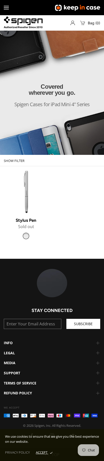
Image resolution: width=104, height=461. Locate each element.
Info (8, 342)
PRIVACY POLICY (17, 452)
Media (9, 362)
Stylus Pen (26, 220)
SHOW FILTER (14, 161)
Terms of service (20, 383)
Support (12, 373)
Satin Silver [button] (26, 235)
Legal (9, 353)
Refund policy (18, 393)
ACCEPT (42, 452)
